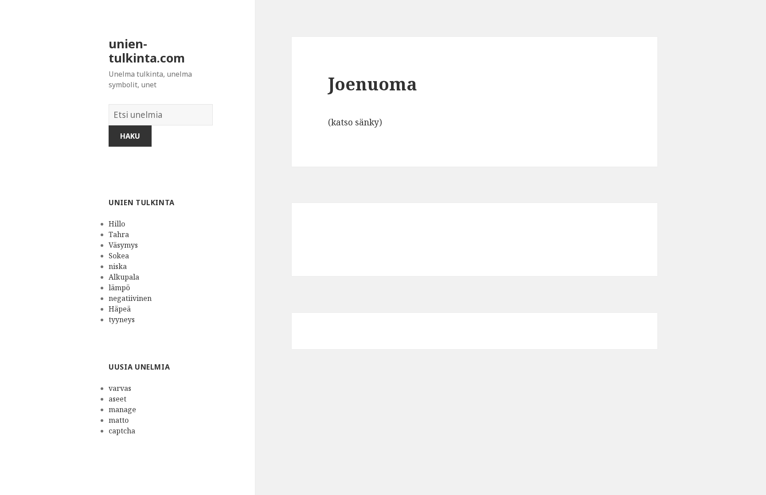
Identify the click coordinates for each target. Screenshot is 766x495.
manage (122, 409)
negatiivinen (130, 298)
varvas (120, 388)
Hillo (117, 224)
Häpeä (120, 309)
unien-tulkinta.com (147, 50)
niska (118, 266)
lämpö (119, 287)
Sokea (119, 256)
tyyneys (122, 319)
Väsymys (123, 245)
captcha (122, 431)
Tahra (119, 234)
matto (119, 420)
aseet (117, 399)
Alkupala (124, 277)
